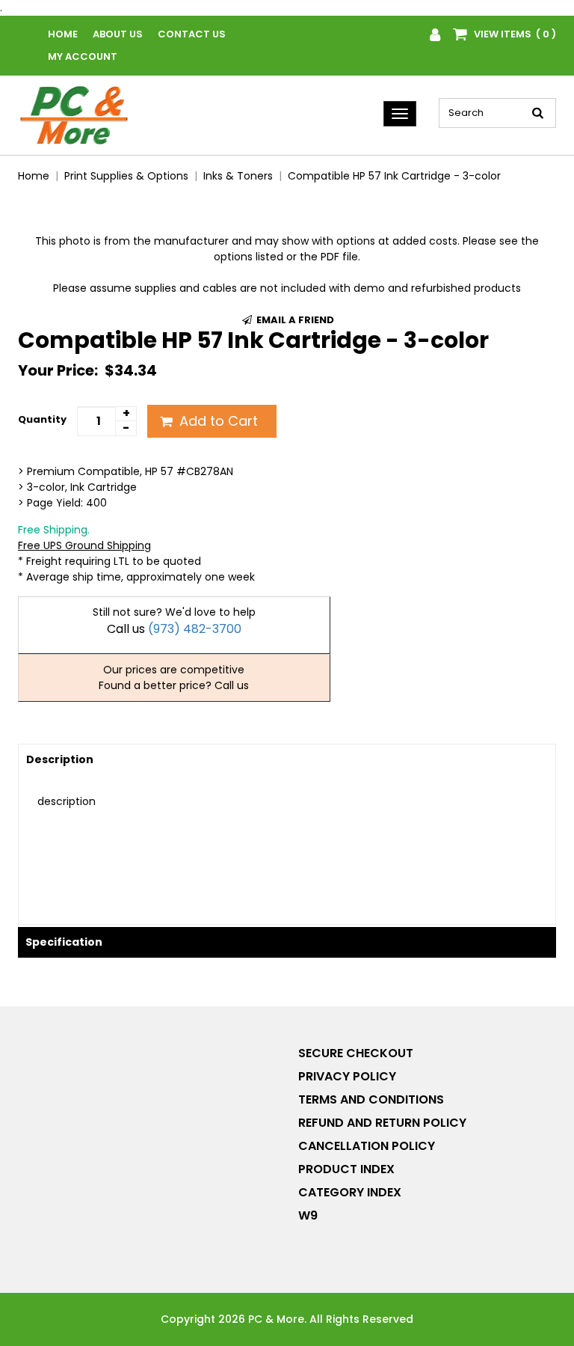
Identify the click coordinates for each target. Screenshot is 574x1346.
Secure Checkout (355, 1053)
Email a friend (294, 320)
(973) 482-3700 (194, 628)
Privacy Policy (347, 1076)
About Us (118, 34)
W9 (308, 1215)
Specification (63, 941)
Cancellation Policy (366, 1145)
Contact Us (192, 34)
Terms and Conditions (371, 1099)
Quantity (42, 419)
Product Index (346, 1169)
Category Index (349, 1192)
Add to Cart (217, 421)
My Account (82, 56)
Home (63, 34)
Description (59, 759)
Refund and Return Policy (382, 1122)
